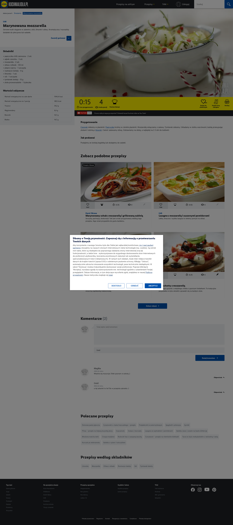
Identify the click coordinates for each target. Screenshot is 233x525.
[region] (116, 262)
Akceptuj (153, 286)
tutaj (111, 275)
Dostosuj (116, 286)
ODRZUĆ (134, 286)
